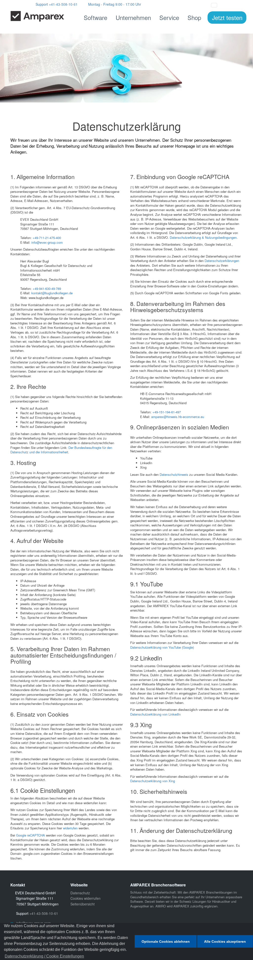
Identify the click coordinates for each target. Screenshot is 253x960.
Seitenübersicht (82, 903)
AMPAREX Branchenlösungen (210, 892)
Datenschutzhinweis (174, 474)
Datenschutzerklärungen (222, 260)
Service (169, 17)
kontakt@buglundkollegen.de (52, 293)
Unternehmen (133, 17)
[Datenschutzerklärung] (126, 67)
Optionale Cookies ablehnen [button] (166, 941)
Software (95, 17)
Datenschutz (80, 892)
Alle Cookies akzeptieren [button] (225, 941)
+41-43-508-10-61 (63, 4)
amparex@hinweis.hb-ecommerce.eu (177, 416)
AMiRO (160, 906)
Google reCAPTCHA (30, 835)
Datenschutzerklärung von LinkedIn (155, 714)
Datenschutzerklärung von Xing (152, 781)
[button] (226, 4)
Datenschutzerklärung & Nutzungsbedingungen (203, 237)
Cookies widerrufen (85, 898)
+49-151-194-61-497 (166, 412)
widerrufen (70, 828)
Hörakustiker (221, 901)
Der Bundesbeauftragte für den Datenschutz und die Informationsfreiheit (61, 450)
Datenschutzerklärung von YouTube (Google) (162, 647)
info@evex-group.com (47, 242)
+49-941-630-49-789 (47, 288)
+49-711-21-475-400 (47, 237)
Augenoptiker (139, 906)
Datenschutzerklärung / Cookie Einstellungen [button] (44, 956)
